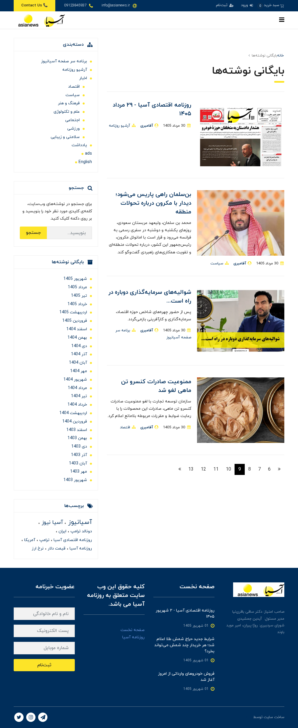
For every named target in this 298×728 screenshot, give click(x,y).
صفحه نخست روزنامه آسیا (132, 633)
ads (88, 153)
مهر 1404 (78, 371)
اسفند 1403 (76, 430)
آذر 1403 (79, 455)
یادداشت (79, 145)
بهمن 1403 (77, 438)
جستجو (33, 232)
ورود (245, 5)
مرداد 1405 (77, 287)
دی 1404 (79, 346)
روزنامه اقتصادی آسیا (72, 540)
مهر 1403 (78, 471)
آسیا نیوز (51, 522)
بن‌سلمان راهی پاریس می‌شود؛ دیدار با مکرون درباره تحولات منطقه (153, 203)
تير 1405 (79, 295)
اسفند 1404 (76, 329)
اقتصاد (125, 427)
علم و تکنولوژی (67, 111)
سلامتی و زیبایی (65, 137)
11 (216, 469)
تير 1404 (79, 396)
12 (203, 469)
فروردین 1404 (74, 421)
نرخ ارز (38, 548)
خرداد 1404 (77, 404)
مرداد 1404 (77, 388)
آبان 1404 (78, 362)
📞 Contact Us (34, 5)
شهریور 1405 (75, 279)
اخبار (83, 78)
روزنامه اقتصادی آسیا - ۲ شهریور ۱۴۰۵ (185, 613)
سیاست (216, 263)
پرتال (248, 717)
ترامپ (43, 540)
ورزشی (73, 128)
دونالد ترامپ (80, 531)
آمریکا (29, 540)
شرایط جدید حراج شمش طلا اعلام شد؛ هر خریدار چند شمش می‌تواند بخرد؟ (184, 645)
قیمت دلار (56, 548)
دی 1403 (79, 446)
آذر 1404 (79, 354)
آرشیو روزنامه (119, 125)
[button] (270, 5)
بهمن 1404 (77, 337)
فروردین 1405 (74, 321)
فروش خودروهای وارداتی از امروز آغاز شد (186, 677)
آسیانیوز (79, 522)
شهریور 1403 (75, 480)
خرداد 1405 (77, 304)
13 (191, 469)
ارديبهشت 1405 (73, 312)
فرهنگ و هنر (69, 103)
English (85, 162)
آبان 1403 (78, 463)
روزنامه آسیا (80, 548)
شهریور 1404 (75, 379)
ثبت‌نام (222, 5)
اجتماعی (72, 120)
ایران (61, 531)
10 (228, 469)
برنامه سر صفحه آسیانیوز (64, 61)
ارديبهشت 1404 (73, 413)
